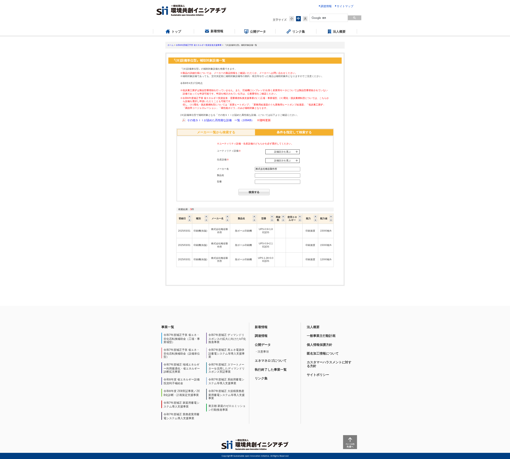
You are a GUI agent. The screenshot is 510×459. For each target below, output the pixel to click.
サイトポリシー (318, 374)
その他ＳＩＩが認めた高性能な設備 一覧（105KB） (220, 120)
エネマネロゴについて (271, 360)
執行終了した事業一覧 (271, 369)
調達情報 (261, 335)
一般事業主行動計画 (321, 335)
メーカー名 (223, 169)
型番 (219, 181)
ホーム (171, 45)
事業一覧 (167, 327)
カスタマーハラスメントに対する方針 (329, 364)
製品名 (220, 175)
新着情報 (261, 327)
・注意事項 (262, 351)
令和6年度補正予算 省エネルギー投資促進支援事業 (199, 45)
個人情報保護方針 (319, 344)
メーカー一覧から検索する (216, 132)
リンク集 (261, 378)
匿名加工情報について (323, 353)
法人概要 (313, 327)
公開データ (263, 345)
